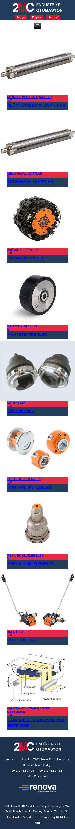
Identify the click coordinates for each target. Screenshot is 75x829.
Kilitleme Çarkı (17, 402)
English (36, 17)
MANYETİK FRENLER (22, 326)
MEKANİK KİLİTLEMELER (25, 555)
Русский (53, 17)
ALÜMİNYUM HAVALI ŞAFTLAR (29, 97)
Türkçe (20, 17)
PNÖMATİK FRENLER (22, 250)
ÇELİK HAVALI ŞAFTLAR (24, 173)
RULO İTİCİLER (18, 632)
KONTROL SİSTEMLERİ (24, 479)
